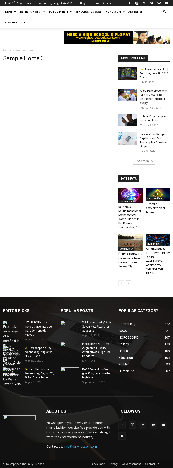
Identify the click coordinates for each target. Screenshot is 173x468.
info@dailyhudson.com (80, 446)
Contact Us (152, 464)
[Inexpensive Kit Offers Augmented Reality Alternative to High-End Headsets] (70, 346)
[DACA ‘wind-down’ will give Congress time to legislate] (70, 370)
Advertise (135, 11)
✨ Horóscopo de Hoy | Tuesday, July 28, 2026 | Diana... (155, 73)
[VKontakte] (159, 3)
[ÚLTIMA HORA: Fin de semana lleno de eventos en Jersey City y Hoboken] (130, 242)
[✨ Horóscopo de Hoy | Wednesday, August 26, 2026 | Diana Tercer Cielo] (12, 355)
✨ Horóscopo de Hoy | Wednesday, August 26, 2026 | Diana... (39, 352)
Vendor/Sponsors (88, 11)
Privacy (113, 464)
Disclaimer (98, 464)
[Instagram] (136, 3)
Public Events (58, 11)
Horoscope (113, 11)
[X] (144, 3)
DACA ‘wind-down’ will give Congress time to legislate (96, 373)
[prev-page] (121, 283)
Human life (126, 201)
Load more (143, 161)
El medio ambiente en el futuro (155, 208)
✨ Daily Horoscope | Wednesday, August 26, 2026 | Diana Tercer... (39, 373)
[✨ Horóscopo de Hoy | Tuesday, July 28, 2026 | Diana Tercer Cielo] (127, 73)
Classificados (15, 22)
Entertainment (31, 11)
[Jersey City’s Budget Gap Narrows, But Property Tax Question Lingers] (127, 138)
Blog (82, 3)
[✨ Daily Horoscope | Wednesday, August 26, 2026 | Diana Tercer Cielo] (12, 376)
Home (7, 50)
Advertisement (131, 464)
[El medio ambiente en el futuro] (158, 194)
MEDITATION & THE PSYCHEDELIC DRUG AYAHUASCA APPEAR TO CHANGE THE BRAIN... (158, 261)
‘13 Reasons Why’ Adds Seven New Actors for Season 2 (97, 326)
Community (126, 248)
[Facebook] (129, 3)
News (9, 11)
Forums (94, 3)
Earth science (154, 198)
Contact (107, 3)
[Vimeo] (151, 3)
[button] (164, 12)
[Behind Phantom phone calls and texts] (127, 120)
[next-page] (128, 283)
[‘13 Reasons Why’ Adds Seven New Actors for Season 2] (70, 326)
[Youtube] (166, 3)
